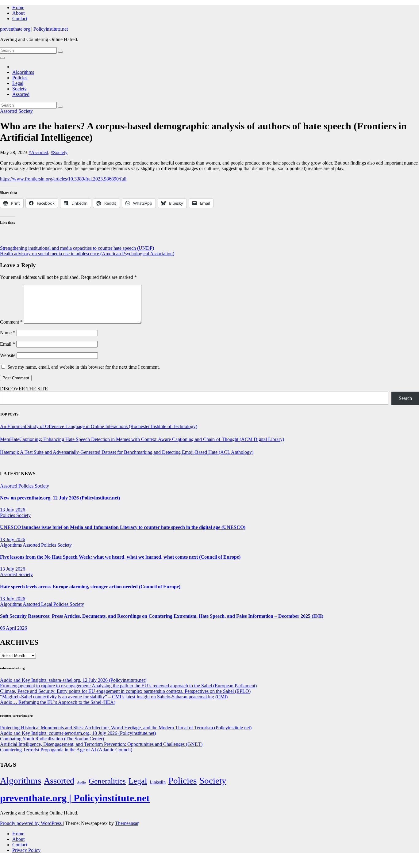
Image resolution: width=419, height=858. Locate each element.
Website (7, 355)
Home (18, 7)
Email (7, 344)
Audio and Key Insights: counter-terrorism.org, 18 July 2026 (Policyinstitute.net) (78, 733)
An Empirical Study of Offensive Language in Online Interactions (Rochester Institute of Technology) (98, 426)
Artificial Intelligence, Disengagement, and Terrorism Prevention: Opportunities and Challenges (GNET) (101, 744)
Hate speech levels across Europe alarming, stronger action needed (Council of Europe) (90, 586)
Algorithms (23, 72)
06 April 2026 (13, 628)
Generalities (107, 781)
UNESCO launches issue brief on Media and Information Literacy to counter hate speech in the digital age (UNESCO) (122, 527)
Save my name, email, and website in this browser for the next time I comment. (83, 367)
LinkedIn (158, 782)
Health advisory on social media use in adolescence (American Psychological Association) (87, 253)
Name (7, 332)
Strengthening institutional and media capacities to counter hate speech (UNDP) (77, 248)
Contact (19, 18)
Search (405, 398)
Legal (17, 83)
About (18, 13)
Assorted (20, 94)
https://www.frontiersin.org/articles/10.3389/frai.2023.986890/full (63, 178)
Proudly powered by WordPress (31, 823)
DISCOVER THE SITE (24, 388)
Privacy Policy (26, 850)
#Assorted (38, 152)
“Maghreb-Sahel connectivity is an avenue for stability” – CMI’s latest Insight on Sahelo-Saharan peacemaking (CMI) (114, 696)
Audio (81, 782)
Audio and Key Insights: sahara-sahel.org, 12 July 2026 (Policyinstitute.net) (73, 680)
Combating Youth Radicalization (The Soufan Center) (52, 738)
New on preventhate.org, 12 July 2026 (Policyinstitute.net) (60, 497)
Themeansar (126, 823)
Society (19, 88)
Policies (19, 77)
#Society (59, 152)
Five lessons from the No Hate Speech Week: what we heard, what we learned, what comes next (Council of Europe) (120, 557)
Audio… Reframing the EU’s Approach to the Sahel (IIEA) (57, 702)
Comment (11, 322)
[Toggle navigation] (2, 58)
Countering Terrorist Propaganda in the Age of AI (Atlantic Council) (66, 749)
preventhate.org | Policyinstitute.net (34, 29)
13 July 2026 (12, 509)
